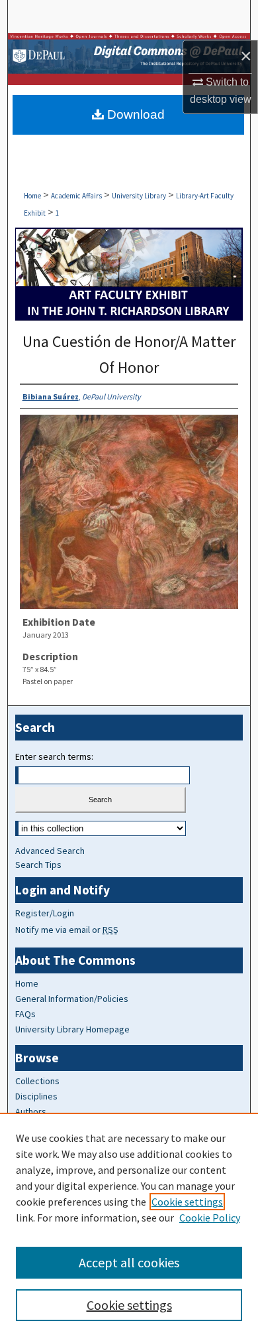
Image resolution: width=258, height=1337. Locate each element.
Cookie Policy (209, 1217)
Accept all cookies (129, 1262)
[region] (129, 1225)
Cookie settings (187, 1201)
